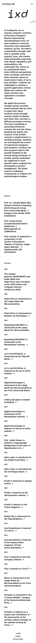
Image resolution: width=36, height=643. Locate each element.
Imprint (18, 636)
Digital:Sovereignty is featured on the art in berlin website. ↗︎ (17, 428)
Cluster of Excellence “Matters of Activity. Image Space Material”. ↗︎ (17, 244)
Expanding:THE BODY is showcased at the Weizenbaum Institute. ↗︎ (16, 342)
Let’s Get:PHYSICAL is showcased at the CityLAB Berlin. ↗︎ (16, 356)
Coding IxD (8, 4)
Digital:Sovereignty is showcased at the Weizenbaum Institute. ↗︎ (16, 414)
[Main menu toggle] (32, 4)
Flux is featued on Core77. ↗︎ (18, 569)
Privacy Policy (18, 639)
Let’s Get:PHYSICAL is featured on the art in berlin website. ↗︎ (17, 371)
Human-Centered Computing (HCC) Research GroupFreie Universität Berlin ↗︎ (17, 208)
